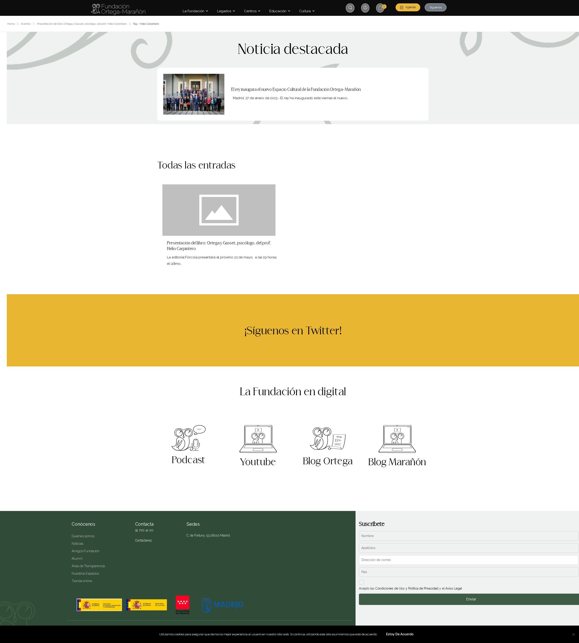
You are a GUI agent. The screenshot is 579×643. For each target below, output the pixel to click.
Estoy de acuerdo (399, 634)
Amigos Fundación (86, 551)
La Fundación (193, 11)
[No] (573, 634)
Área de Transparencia (88, 566)
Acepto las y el (410, 588)
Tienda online (82, 581)
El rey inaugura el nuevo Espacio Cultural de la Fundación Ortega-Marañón (296, 89)
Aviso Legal (453, 588)
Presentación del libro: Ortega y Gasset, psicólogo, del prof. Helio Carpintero (82, 23)
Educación (278, 11)
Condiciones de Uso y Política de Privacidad (407, 588)
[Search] (350, 8)
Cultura (305, 11)
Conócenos (83, 524)
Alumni (77, 558)
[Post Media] (193, 94)
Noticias (77, 544)
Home (11, 23)
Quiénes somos (83, 536)
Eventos (26, 23)
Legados (224, 11)
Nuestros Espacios (85, 573)
